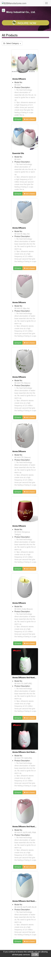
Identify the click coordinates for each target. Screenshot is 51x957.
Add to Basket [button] (30, 119)
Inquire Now (26, 23)
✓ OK (35, 954)
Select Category (12, 43)
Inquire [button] (18, 119)
